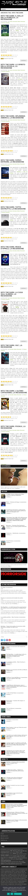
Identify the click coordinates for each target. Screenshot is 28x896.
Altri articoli (3, 464)
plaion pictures (13, 859)
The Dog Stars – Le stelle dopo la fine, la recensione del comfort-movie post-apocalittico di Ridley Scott (13, 607)
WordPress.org (4, 840)
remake (22, 861)
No (12, 893)
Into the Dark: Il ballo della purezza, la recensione (12, 17)
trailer (21, 862)
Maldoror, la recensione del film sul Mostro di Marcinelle (16, 670)
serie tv (5, 862)
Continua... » (9, 496)
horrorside (11, 855)
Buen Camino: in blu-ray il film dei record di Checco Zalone (16, 728)
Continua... (23, 60)
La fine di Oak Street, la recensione (14, 692)
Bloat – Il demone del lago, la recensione (16, 502)
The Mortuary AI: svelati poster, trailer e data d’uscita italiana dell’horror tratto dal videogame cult (16, 510)
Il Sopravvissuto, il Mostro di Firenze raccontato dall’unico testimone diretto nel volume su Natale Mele (16, 813)
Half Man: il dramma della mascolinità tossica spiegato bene (15, 763)
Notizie (18, 21)
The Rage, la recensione (7, 587)
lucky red (3, 857)
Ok (8, 893)
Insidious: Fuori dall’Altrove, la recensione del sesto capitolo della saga (16, 678)
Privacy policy (18, 893)
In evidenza (5, 466)
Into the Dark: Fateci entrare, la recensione (12, 161)
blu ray (12, 851)
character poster (12, 852)
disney (11, 853)
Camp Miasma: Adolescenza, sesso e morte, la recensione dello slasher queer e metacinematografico (16, 686)
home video (5, 855)
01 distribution (4, 849)
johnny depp (11, 856)
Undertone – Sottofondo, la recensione (15, 533)
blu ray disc (21, 851)
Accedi (2, 833)
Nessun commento (5, 22)
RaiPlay (17, 30)
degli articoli (4, 835)
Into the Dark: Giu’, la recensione (11, 346)
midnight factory (13, 858)
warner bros (18, 864)
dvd (14, 854)
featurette (24, 853)
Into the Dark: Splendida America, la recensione (13, 117)
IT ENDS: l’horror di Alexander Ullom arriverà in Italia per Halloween (15, 495)
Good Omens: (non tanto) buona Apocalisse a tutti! (14, 793)
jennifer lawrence (6, 856)
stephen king (13, 862)
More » (9, 566)
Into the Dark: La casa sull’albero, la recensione (12, 294)
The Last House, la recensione (13, 708)
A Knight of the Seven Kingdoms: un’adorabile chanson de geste (14, 778)
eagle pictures (19, 853)
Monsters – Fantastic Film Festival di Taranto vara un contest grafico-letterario (16, 526)
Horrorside (15, 21)
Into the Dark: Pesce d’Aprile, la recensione (12, 248)
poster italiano (19, 859)
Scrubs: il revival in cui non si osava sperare (15, 786)
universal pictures (10, 864)
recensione (6, 861)
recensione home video (16, 861)
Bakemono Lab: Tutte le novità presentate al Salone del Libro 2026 (16, 820)
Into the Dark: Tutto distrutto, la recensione (13, 208)
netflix (2, 859)
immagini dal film (16, 855)
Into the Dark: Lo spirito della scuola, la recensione (13, 66)
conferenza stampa (5, 853)
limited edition (22, 856)
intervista (21, 855)
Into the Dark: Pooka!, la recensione (13, 427)
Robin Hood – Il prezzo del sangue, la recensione (15, 701)
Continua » (17, 488)
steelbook (9, 862)
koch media (16, 856)
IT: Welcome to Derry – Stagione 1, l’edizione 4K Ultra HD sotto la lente (15, 770)
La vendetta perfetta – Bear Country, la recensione (13, 617)
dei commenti (5, 838)
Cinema (10, 21)
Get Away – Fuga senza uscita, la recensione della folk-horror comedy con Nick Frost (13, 627)
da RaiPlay (20, 79)
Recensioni (23, 21)
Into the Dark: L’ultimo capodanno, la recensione (14, 392)
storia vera (18, 862)
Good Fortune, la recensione (13, 540)
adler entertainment (15, 849)
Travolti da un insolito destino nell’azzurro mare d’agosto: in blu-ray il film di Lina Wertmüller (16, 736)
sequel (2, 862)
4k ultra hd (9, 849)
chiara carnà (19, 852)
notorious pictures (7, 859)
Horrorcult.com (8, 549)
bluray (16, 850)
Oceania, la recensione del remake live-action (12, 598)
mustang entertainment (22, 857)
